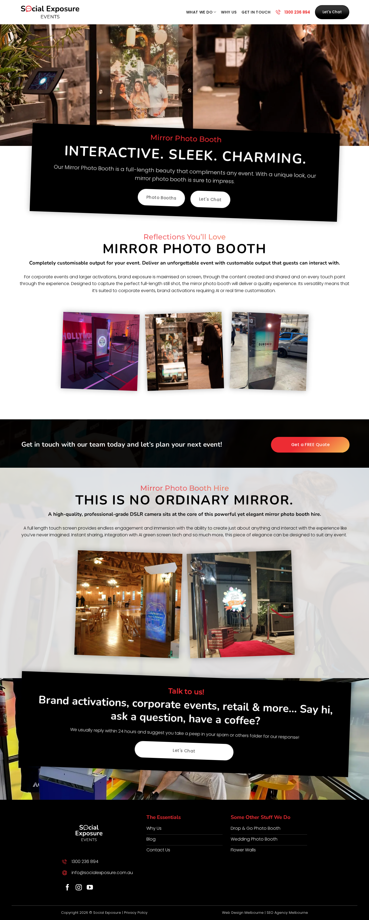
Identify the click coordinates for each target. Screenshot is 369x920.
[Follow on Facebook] (67, 887)
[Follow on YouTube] (90, 887)
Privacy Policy (135, 912)
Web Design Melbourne (243, 912)
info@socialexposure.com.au (102, 872)
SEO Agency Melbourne (287, 912)
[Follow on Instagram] (79, 887)
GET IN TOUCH (255, 12)
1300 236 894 (297, 12)
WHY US (229, 12)
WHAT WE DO (199, 12)
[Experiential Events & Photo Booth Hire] (50, 12)
